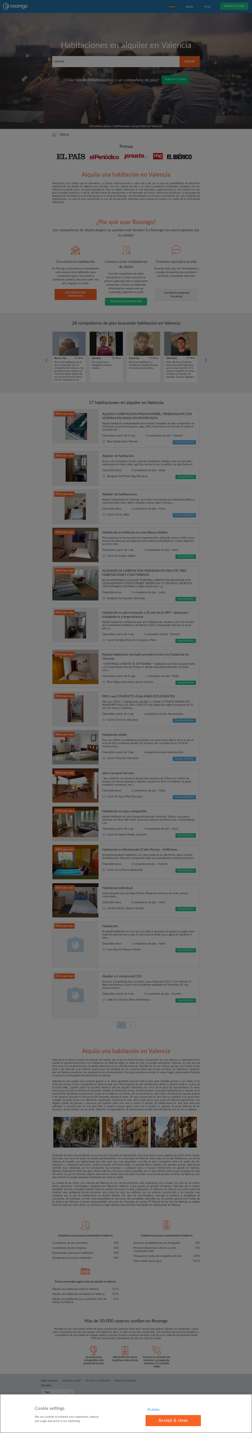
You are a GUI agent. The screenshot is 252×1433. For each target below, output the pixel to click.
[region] (126, 1413)
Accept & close (173, 1420)
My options (153, 1409)
